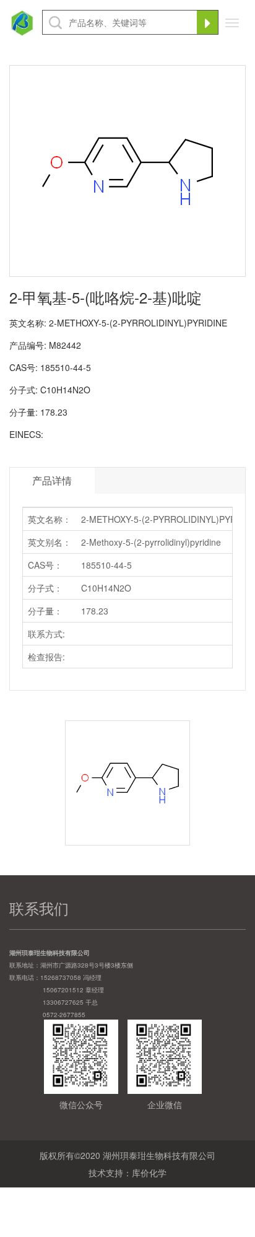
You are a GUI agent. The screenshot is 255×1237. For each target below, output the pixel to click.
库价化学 (149, 1172)
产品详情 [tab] (52, 480)
